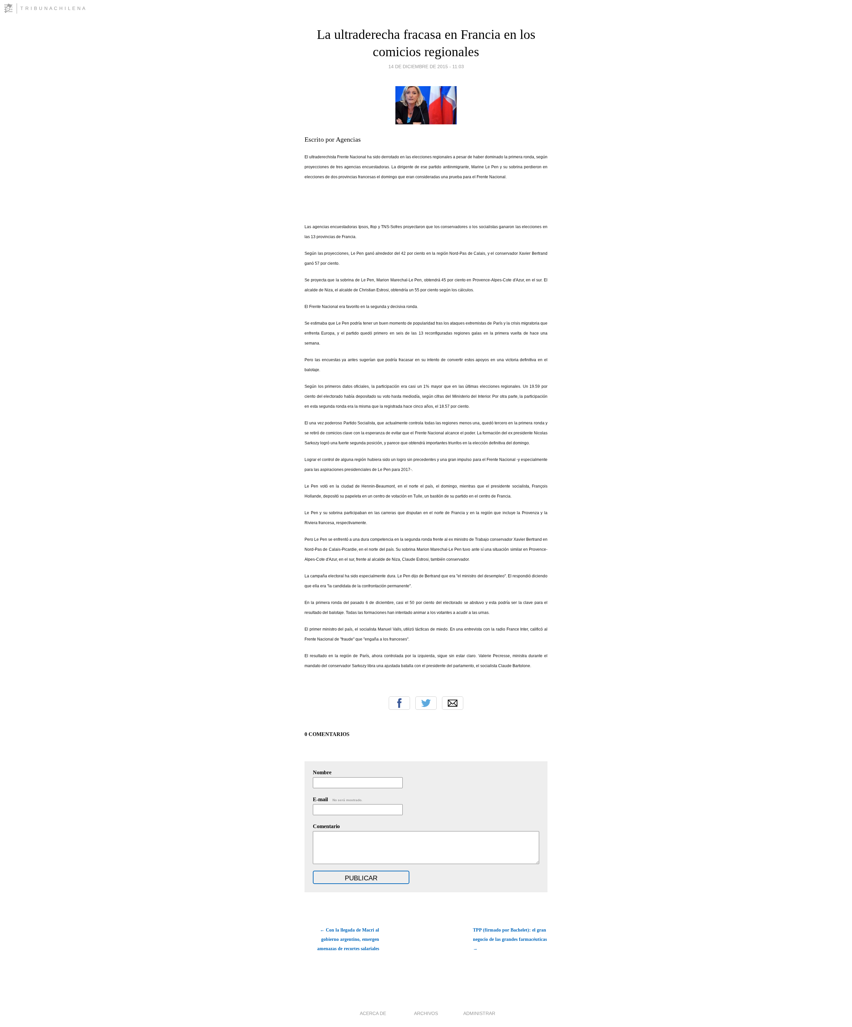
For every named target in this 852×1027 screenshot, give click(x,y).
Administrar (479, 1013)
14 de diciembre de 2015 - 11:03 (426, 66)
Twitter (426, 703)
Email (452, 703)
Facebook (399, 703)
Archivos (426, 1013)
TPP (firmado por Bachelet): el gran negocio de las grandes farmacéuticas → (510, 939)
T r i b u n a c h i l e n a (53, 8)
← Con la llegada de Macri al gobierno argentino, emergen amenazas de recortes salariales (348, 939)
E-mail (337, 799)
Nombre (322, 772)
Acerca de (373, 1013)
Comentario (326, 826)
